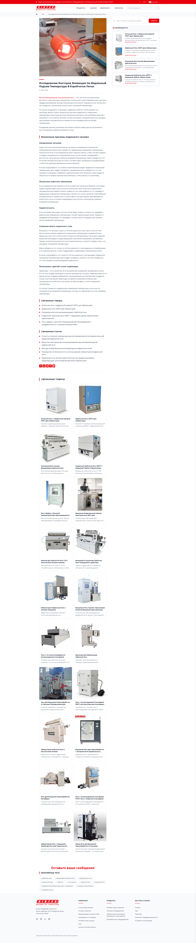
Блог (144, 2)
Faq (136, 911)
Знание (93, 8)
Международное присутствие (88, 914)
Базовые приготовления (115, 908)
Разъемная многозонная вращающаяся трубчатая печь (64, 312)
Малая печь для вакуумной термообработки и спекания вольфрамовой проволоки (86, 845)
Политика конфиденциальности (146, 917)
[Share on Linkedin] (43, 366)
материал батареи (47, 882)
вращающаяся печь (86, 878)
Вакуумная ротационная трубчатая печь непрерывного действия (88, 562)
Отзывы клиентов (84, 911)
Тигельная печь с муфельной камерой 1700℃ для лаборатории (67, 305)
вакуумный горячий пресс (85, 886)
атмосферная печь (47, 890)
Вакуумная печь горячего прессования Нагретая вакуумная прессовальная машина (90, 609)
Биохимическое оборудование (117, 919)
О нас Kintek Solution (85, 908)
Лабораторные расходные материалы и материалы (116, 915)
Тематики (138, 914)
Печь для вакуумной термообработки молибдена (55, 798)
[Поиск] (158, 8)
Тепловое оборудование (115, 911)
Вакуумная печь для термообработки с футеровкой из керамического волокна (89, 751)
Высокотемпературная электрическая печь (56, 97)
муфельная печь (47, 878)
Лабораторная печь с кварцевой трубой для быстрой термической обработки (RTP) (54, 845)
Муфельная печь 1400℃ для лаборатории (58, 309)
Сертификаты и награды (87, 917)
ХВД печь (60, 882)
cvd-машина (72, 882)
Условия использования (143, 921)
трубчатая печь (85, 882)
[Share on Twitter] (47, 366)
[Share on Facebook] (40, 366)
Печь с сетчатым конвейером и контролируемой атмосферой (53, 656)
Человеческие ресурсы (86, 921)
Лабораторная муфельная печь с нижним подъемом (53, 609)
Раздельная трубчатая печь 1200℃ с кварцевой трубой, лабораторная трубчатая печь (88, 467)
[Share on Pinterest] (50, 366)
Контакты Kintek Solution (87, 927)
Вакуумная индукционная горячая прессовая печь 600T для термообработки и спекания (88, 514)
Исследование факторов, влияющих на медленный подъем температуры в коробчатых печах (77, 14)
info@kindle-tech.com (48, 909)
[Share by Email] (53, 366)
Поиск (154, 21)
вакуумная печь (99, 882)
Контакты (119, 8)
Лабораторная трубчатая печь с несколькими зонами (53, 751)
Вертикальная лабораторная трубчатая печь (86, 656)
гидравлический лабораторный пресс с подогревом (57, 886)
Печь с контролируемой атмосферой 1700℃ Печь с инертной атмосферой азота (89, 798)
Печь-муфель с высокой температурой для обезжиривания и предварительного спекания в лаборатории (55, 514)
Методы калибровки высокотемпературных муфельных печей (67, 348)
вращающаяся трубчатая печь (65, 878)
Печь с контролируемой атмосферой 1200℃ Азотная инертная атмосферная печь (90, 703)
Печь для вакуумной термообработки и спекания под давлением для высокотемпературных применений (55, 703)
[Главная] (37, 14)
